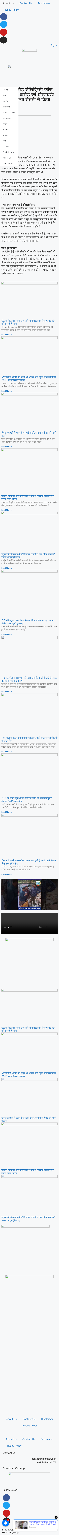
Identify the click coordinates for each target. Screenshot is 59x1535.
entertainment (9, 112)
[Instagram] (3, 40)
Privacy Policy (11, 9)
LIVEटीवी (6, 146)
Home (5, 90)
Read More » (6, 335)
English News (9, 152)
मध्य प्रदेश (6, 107)
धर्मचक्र (5, 135)
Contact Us (25, 3)
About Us (8, 3)
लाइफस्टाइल (7, 118)
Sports (6, 129)
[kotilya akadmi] (25, 1226)
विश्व (4, 141)
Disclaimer (44, 3)
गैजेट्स (5, 124)
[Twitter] (3, 24)
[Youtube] (3, 32)
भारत (4, 95)
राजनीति (5, 101)
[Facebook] (3, 16)
